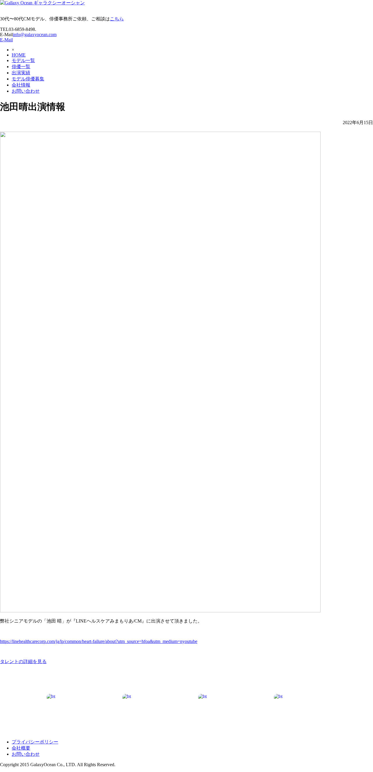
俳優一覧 (21, 66)
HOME (19, 54)
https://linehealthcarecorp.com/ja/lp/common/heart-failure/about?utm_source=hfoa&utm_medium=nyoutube (98, 641)
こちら (117, 18)
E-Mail (6, 39)
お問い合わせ (26, 91)
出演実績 (21, 72)
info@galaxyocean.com (35, 34)
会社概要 (21, 747)
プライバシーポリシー (35, 741)
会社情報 (21, 84)
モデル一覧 (23, 60)
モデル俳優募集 (28, 78)
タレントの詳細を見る (23, 661)
